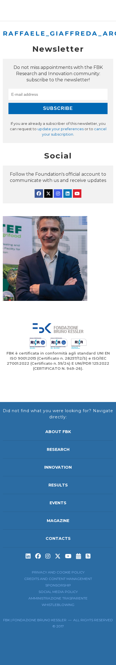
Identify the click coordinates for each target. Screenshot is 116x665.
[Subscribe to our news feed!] (88, 556)
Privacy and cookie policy (58, 572)
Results (58, 485)
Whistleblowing (58, 605)
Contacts (58, 538)
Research (58, 449)
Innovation (58, 467)
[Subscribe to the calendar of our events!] (78, 556)
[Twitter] (48, 193)
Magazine (58, 520)
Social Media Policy (58, 592)
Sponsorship (58, 585)
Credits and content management (58, 579)
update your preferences (60, 129)
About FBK (58, 431)
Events (58, 502)
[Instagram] (58, 193)
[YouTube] (77, 193)
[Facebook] (39, 193)
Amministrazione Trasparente (58, 598)
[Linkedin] (67, 193)
